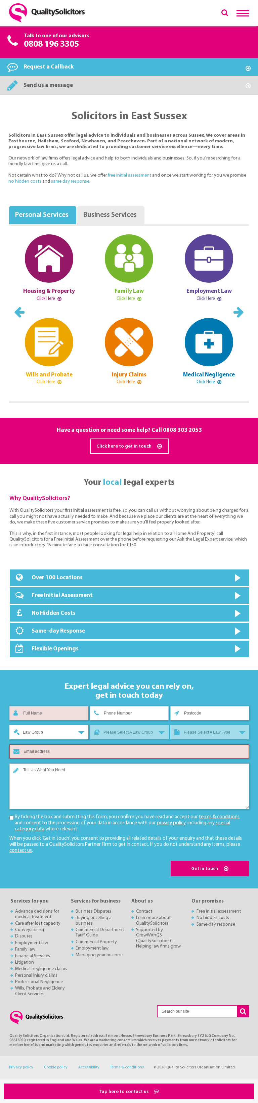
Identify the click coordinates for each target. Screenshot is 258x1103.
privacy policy (171, 823)
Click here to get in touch (124, 446)
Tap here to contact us (124, 1091)
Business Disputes (93, 911)
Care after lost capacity (37, 923)
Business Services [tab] (110, 215)
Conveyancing (29, 929)
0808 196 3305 (51, 44)
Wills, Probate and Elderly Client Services (40, 991)
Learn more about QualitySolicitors (153, 920)
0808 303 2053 (182, 430)
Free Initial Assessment (62, 595)
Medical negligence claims (41, 968)
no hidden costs (25, 181)
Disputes (24, 936)
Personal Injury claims (36, 975)
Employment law (31, 943)
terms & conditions (219, 817)
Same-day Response (58, 631)
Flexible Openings (55, 649)
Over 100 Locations (57, 578)
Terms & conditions (127, 1067)
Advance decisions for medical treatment (37, 914)
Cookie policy (56, 1067)
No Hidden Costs (54, 613)
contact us (20, 850)
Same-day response (216, 924)
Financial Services (32, 956)
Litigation (24, 962)
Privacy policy (21, 1067)
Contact (144, 911)
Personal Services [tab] (42, 215)
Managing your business (100, 955)
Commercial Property (96, 942)
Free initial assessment (219, 911)
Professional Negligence (39, 981)
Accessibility (88, 1067)
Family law (25, 949)
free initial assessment (130, 175)
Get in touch (205, 868)
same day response (70, 181)
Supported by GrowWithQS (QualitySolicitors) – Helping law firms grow (158, 938)
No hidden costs (213, 917)
